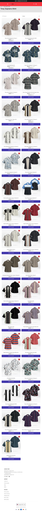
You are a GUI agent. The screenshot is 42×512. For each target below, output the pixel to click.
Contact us (6, 481)
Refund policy (6, 499)
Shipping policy (6, 495)
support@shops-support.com (9, 474)
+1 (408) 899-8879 (7, 473)
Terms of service (7, 493)
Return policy (6, 497)
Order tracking (6, 483)
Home (1, 6)
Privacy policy (6, 491)
